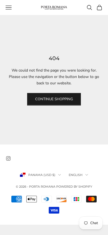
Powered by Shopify (74, 187)
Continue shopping (54, 99)
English (76, 175)
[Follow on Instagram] (8, 158)
